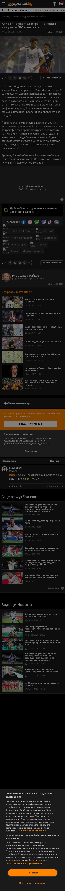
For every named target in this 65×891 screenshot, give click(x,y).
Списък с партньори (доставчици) (24, 863)
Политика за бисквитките (32, 830)
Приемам (32, 872)
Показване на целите (32, 883)
